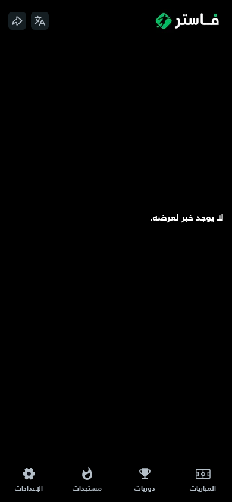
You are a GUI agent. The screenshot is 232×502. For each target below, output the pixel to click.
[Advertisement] (116, 125)
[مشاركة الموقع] (17, 21)
